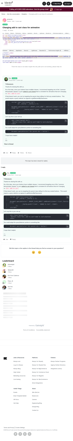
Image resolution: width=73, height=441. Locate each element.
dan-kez (10, 286)
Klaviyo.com (16, 361)
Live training (16, 379)
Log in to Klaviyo (18, 365)
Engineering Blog (37, 403)
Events (15, 392)
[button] (2, 4)
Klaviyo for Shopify (37, 361)
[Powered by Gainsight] (36, 326)
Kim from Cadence (13, 275)
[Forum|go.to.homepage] (9, 4)
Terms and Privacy (9, 427)
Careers (34, 399)
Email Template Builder (20, 396)
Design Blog (35, 406)
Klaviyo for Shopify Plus (39, 365)
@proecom (10, 84)
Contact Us (35, 410)
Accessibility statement (43, 330)
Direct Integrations (37, 383)
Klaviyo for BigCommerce (39, 368)
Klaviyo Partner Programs (58, 361)
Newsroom (35, 396)
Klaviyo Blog (17, 368)
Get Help (16, 403)
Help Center (16, 372)
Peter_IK (10, 281)
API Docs (16, 399)
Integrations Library (56, 368)
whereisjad (11, 264)
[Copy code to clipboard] (65, 102)
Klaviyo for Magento (38, 375)
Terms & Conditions (29, 330)
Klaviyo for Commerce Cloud (40, 372)
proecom (9, 19)
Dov (10, 78)
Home (3, 14)
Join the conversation (13, 14)
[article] (36, 206)
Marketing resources (19, 375)
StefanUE (10, 270)
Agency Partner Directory (58, 365)
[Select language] (48, 4)
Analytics (24, 14)
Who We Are (35, 392)
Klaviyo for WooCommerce (40, 379)
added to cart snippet (29, 91)
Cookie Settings (20, 427)
